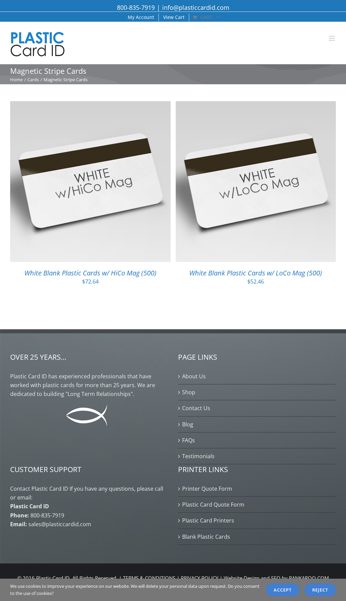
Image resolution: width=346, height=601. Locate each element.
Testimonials (198, 456)
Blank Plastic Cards (206, 536)
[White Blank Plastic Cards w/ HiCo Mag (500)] (90, 105)
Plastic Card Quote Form (213, 504)
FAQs (188, 440)
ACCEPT (283, 590)
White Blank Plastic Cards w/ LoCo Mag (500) (255, 272)
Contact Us (196, 408)
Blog (187, 424)
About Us (194, 376)
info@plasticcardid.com (195, 7)
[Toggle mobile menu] (332, 38)
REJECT (320, 590)
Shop (188, 392)
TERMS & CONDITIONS (149, 578)
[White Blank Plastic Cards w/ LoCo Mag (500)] (256, 105)
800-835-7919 (136, 7)
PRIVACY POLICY (199, 578)
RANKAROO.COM (309, 578)
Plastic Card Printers (208, 520)
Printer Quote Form (207, 488)
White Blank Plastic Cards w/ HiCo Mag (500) (90, 272)
